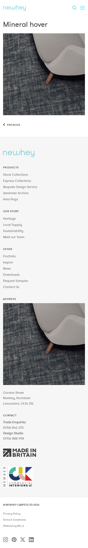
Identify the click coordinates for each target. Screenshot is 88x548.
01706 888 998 (13, 438)
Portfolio (9, 256)
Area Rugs (10, 199)
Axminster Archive (15, 193)
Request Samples (15, 281)
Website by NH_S (13, 526)
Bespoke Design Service (20, 187)
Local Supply (12, 225)
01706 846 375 (13, 427)
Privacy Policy (11, 513)
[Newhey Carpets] (14, 8)
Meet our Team (13, 237)
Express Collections (17, 181)
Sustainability (13, 231)
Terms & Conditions (14, 519)
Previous (13, 124)
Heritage (9, 218)
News (7, 268)
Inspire (8, 262)
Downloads (11, 274)
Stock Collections (15, 174)
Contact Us (11, 287)
